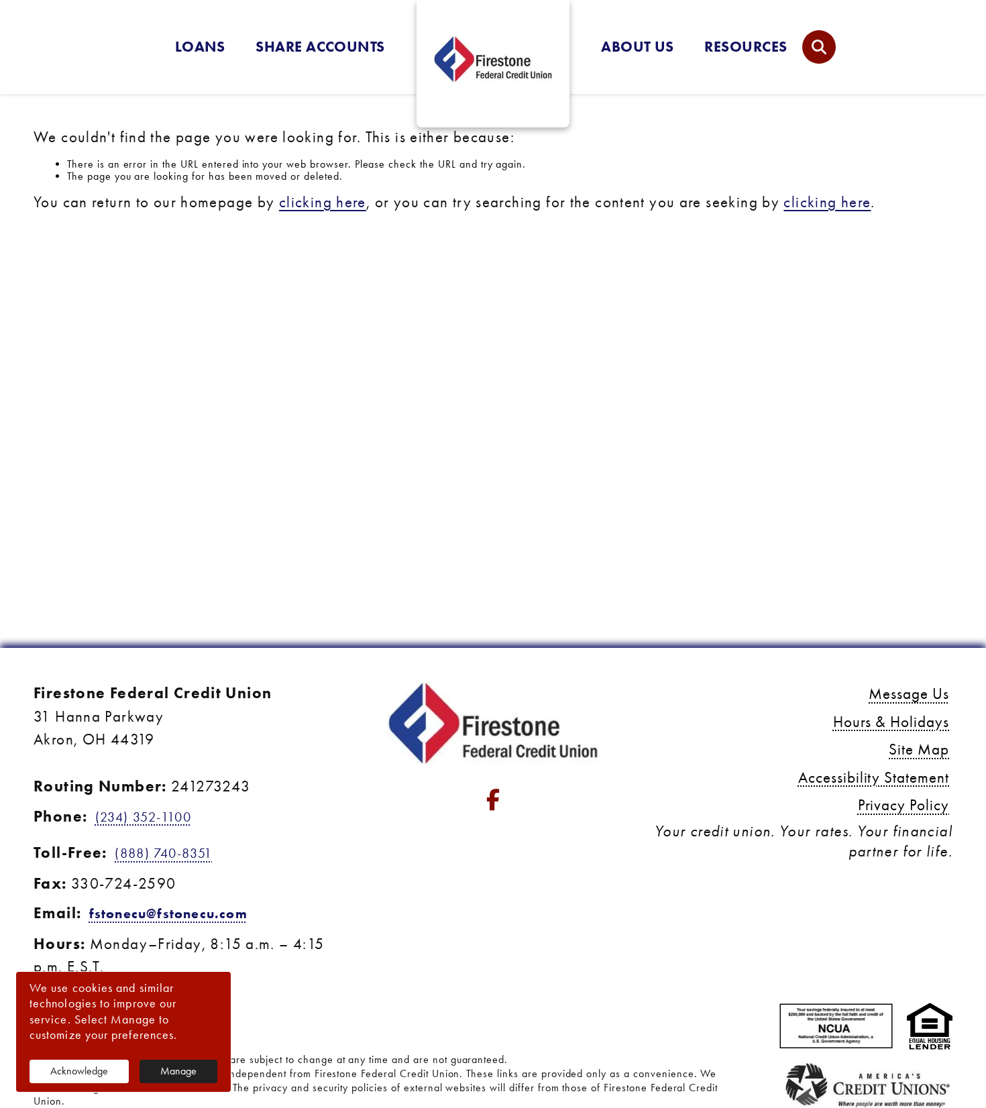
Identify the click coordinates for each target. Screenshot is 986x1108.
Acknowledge (79, 1070)
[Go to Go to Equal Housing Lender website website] (929, 1027)
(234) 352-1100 (143, 817)
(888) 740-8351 (163, 853)
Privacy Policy (903, 805)
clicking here (322, 202)
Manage (178, 1070)
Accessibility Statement (873, 778)
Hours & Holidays (891, 722)
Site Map (919, 749)
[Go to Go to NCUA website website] (836, 1027)
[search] (819, 47)
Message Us (909, 694)
